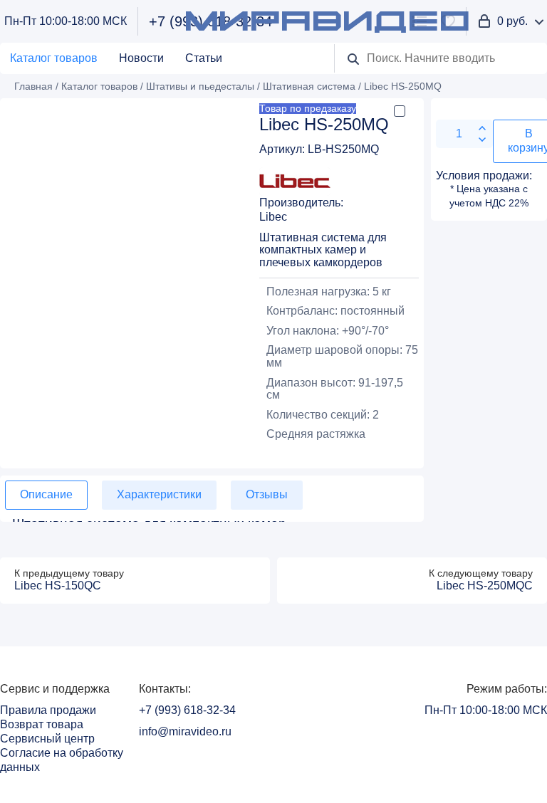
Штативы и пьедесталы (200, 86)
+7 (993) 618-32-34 (187, 710)
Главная (33, 86)
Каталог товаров (54, 58)
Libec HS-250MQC (485, 585)
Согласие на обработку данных (61, 760)
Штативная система (309, 86)
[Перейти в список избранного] (448, 21)
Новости (141, 58)
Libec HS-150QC (57, 585)
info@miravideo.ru (185, 731)
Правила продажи (48, 710)
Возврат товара (41, 724)
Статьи (203, 58)
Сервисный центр (47, 739)
